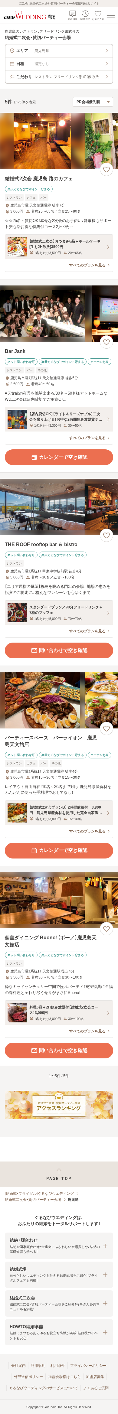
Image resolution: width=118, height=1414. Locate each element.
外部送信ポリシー (28, 1377)
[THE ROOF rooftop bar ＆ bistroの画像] (59, 507)
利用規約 (38, 1366)
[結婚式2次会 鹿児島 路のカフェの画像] (59, 141)
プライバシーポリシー (88, 1366)
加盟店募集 (95, 1377)
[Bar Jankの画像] (59, 313)
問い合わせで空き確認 (63, 650)
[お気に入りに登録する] (106, 169)
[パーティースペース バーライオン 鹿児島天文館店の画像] (59, 700)
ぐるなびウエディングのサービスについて (43, 1388)
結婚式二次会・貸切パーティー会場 (33, 1199)
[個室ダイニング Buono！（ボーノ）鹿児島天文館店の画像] (59, 900)
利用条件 (58, 1366)
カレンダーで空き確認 (63, 457)
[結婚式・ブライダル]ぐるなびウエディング (39, 1193)
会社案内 (18, 1366)
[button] (59, 1246)
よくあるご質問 (96, 1388)
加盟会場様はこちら (64, 1377)
